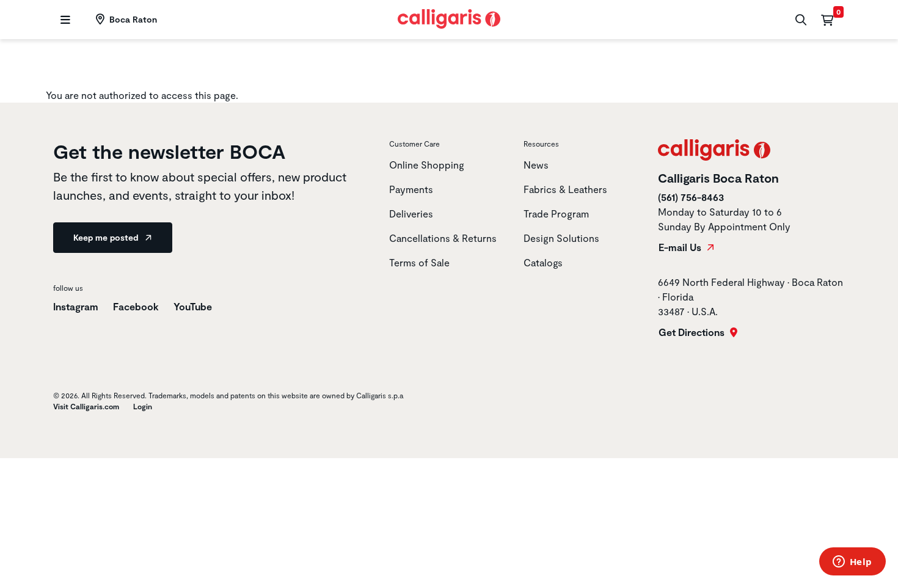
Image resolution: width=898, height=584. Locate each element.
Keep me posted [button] (107, 237)
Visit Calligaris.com (86, 406)
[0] (827, 19)
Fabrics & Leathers (565, 189)
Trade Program (556, 213)
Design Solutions (561, 238)
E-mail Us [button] (681, 247)
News (536, 164)
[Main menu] (64, 19)
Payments (411, 189)
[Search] (799, 19)
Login (142, 406)
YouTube (192, 306)
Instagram (75, 306)
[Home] (449, 17)
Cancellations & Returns (443, 238)
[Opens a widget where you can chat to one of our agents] (852, 562)
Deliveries (411, 213)
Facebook (136, 306)
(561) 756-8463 (691, 197)
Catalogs (543, 262)
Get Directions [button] (693, 332)
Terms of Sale (419, 262)
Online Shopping (426, 164)
